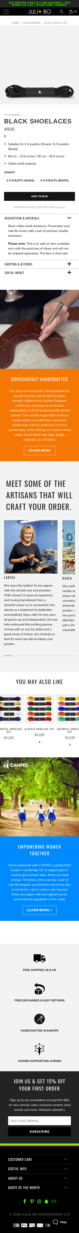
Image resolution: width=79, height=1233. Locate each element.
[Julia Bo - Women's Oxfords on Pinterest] (32, 1201)
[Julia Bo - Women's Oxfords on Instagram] (39, 1201)
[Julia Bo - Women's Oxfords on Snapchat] (47, 1201)
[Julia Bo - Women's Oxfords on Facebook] (25, 1201)
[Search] (63, 11)
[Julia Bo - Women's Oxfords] (39, 11)
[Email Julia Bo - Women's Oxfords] (54, 1201)
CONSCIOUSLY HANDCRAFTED (39, 379)
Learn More (39, 450)
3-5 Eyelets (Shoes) (20, 180)
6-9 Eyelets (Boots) (55, 180)
